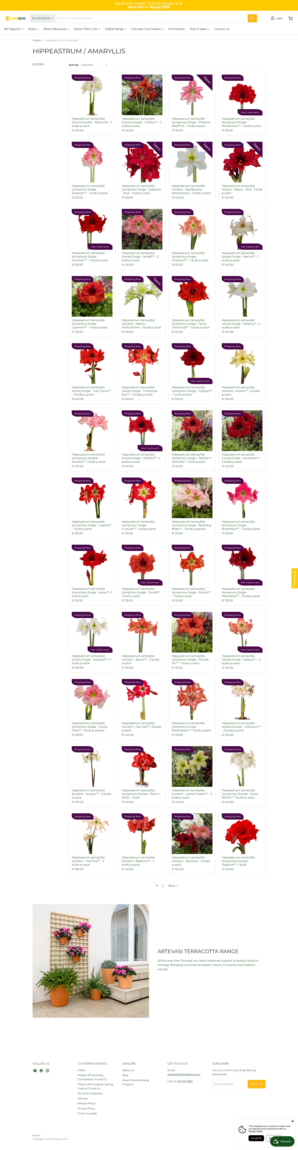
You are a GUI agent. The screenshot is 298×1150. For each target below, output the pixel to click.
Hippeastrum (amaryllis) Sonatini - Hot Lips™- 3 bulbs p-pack (141, 727)
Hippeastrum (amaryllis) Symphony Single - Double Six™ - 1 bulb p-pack (190, 659)
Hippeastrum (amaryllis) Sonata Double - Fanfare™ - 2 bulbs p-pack (142, 122)
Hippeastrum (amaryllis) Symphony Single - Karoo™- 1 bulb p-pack (92, 592)
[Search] (252, 18)
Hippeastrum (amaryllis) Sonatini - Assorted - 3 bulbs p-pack (191, 861)
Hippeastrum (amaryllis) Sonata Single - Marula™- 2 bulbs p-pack (240, 256)
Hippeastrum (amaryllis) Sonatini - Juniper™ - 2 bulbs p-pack (91, 794)
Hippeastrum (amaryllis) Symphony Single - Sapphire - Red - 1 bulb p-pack (141, 189)
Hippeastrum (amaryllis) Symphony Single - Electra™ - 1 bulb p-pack (191, 592)
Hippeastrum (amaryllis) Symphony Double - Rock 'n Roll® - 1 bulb (141, 794)
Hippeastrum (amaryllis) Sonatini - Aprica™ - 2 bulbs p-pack (140, 659)
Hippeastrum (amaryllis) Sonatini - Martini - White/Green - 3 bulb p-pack (141, 324)
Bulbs (32, 29)
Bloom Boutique (55, 29)
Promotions (176, 29)
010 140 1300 (185, 1081)
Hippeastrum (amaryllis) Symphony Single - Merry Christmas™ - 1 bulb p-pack (191, 324)
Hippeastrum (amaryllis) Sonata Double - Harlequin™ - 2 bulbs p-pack (241, 727)
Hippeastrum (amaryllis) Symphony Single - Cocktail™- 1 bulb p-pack (139, 525)
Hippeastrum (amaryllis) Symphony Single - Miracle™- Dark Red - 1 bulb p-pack (192, 458)
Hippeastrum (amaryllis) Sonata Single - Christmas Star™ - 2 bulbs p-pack (139, 391)
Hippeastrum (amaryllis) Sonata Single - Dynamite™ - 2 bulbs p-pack (241, 458)
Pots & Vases (199, 29)
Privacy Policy (86, 1108)
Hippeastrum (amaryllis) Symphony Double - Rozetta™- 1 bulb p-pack (89, 458)
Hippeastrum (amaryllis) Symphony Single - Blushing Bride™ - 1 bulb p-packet (191, 525)
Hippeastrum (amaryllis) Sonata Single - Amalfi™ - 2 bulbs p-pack (140, 256)
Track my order (87, 1113)
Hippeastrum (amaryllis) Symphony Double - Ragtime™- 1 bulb (238, 861)
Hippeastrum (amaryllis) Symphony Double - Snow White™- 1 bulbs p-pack (240, 794)
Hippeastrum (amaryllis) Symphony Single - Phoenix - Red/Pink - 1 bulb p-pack (192, 122)
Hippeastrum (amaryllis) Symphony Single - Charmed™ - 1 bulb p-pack (190, 256)
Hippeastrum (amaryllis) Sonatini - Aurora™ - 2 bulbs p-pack (241, 391)
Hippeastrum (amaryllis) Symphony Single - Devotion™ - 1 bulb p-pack (90, 256)
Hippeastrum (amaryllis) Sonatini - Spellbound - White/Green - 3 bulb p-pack (191, 189)
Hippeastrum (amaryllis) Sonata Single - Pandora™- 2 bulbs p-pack (91, 659)
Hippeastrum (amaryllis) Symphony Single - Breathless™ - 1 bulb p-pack (241, 525)
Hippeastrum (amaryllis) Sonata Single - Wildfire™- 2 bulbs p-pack (141, 458)
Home (37, 40)
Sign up (256, 1084)
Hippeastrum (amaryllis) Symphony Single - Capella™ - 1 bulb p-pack (92, 525)
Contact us (222, 29)
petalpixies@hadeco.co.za (183, 1074)
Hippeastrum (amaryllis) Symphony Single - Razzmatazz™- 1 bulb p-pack (191, 727)
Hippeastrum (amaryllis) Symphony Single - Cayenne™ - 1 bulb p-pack (90, 324)
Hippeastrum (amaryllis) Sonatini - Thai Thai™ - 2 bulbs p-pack (88, 861)
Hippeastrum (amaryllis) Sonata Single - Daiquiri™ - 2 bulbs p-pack (241, 659)
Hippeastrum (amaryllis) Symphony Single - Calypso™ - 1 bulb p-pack (192, 391)
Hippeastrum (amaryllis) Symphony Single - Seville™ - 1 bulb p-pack (142, 592)
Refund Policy (86, 1103)
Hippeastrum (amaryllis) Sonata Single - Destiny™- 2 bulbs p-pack (241, 324)
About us (128, 1070)
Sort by (73, 64)
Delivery (83, 1098)
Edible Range (114, 29)
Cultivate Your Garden (146, 29)
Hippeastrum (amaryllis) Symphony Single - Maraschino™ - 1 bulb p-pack (241, 122)
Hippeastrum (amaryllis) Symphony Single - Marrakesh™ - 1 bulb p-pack (241, 592)
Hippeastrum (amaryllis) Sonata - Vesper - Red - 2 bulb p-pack (242, 189)
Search (36, 1135)
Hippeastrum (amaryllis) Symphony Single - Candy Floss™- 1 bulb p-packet (90, 727)
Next (172, 885)
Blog (125, 1075)
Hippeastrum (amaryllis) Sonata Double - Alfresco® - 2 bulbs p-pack (92, 122)
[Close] (292, 1121)
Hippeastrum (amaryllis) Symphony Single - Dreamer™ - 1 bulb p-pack (90, 189)
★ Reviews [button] (294, 578)
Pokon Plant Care (86, 29)
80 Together (13, 29)
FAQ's (81, 1070)
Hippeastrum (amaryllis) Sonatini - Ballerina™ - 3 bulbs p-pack (138, 861)
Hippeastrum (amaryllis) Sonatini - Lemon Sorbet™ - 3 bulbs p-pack (192, 794)
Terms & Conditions (90, 1093)
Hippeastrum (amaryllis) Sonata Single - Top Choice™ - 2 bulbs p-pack (91, 391)
